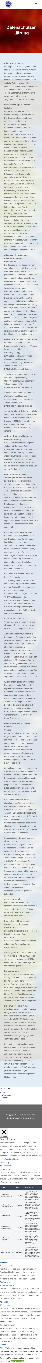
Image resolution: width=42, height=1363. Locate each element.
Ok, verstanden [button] (17, 1361)
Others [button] (3, 1345)
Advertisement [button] (6, 1322)
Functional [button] (4, 1262)
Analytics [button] (4, 1302)
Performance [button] (5, 1282)
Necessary (7, 1166)
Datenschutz (5, 1361)
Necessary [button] (4, 1162)
